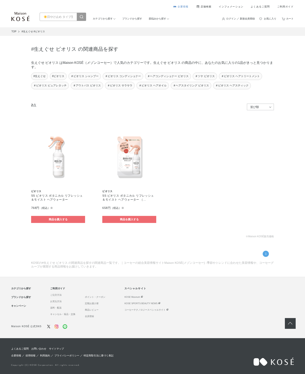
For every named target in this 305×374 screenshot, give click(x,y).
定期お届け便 (92, 303)
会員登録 (89, 316)
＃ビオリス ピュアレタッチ (50, 85)
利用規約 (45, 355)
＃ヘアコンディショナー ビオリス (168, 76)
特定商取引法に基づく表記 (98, 355)
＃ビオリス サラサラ (119, 85)
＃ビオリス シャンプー (85, 76)
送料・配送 (56, 307)
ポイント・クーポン (95, 297)
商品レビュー (92, 310)
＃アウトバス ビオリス (87, 85)
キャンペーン (18, 305)
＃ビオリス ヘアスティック (232, 85)
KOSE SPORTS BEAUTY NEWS (140, 303)
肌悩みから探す (157, 18)
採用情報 (30, 355)
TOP (13, 31)
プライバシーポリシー (66, 355)
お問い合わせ (38, 348)
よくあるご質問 (260, 6)
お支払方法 (56, 301)
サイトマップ (56, 348)
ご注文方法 (56, 295)
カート (290, 18)
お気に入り (270, 18)
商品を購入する (58, 219)
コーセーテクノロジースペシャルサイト (145, 310)
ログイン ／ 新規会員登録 (240, 18)
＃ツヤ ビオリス (205, 76)
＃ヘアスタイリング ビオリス (191, 85)
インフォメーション (231, 6)
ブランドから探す (132, 18)
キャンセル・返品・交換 (62, 314)
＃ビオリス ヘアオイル (153, 85)
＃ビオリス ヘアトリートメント (240, 76)
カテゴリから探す (103, 18)
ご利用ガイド (285, 6)
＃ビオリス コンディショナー (123, 76)
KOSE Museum (132, 297)
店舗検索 (206, 6)
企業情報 (183, 6)
